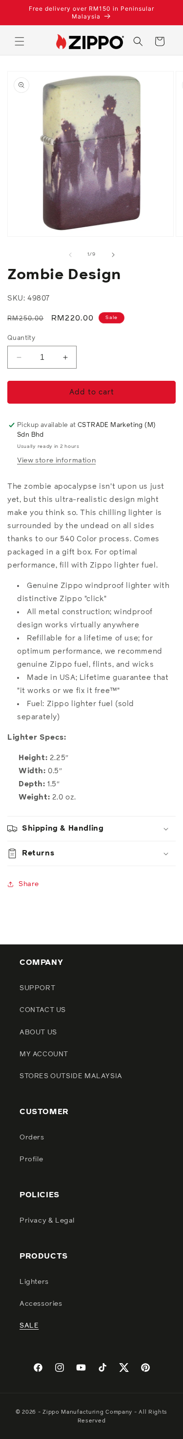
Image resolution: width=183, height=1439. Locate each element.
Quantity (21, 338)
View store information (56, 460)
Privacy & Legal (47, 1220)
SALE (29, 1325)
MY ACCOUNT (44, 1054)
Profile (31, 1159)
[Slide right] (113, 255)
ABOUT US (38, 1032)
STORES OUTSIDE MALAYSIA (71, 1076)
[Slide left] (70, 255)
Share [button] (29, 884)
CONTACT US (43, 1010)
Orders (32, 1137)
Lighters (34, 1282)
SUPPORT (37, 988)
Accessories (41, 1303)
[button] (19, 41)
